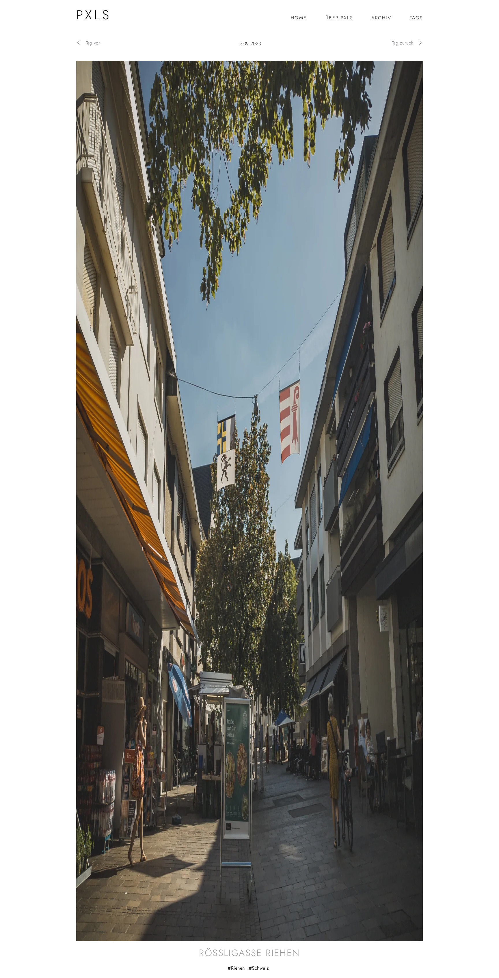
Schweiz (260, 968)
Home (299, 17)
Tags (416, 17)
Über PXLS (339, 17)
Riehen (238, 968)
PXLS (93, 14)
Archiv (381, 17)
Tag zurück (403, 43)
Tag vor (93, 43)
